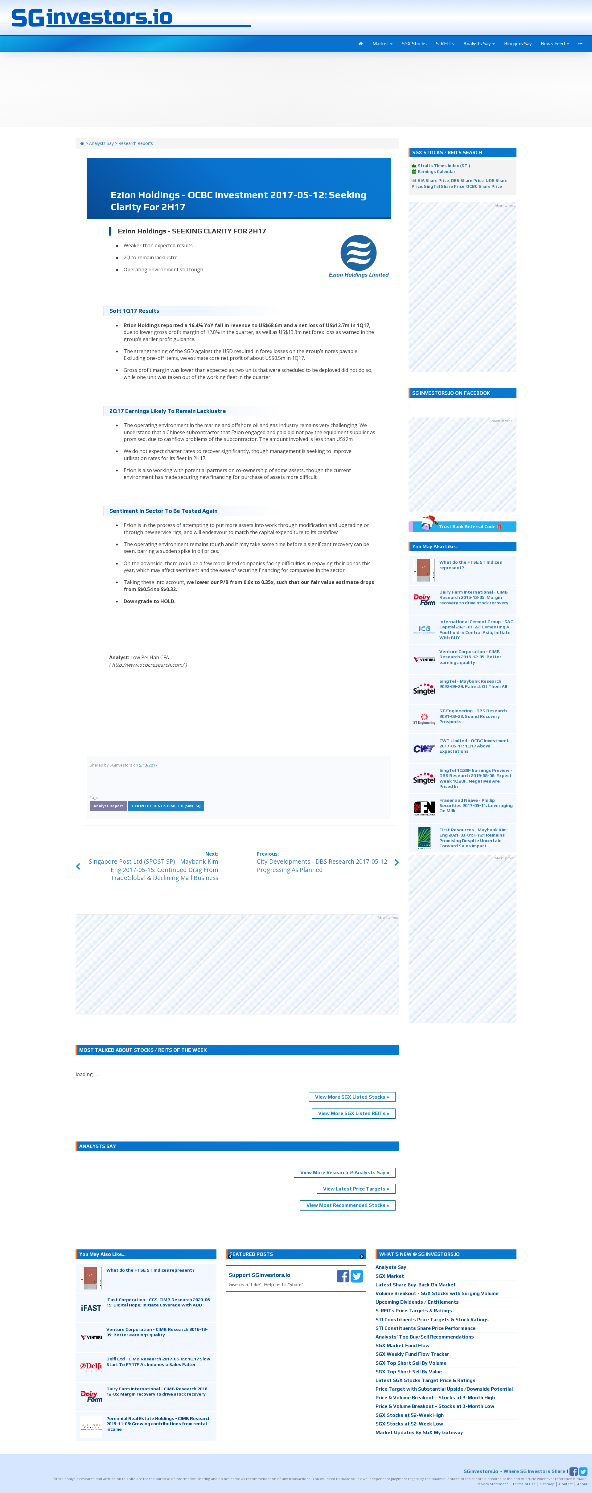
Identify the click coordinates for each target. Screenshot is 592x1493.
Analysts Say (477, 44)
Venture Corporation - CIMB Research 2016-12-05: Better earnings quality (470, 657)
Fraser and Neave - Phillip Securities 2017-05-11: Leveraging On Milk (476, 805)
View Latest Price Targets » (356, 1189)
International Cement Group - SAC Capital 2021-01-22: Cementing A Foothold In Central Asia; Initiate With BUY (476, 629)
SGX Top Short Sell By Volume (411, 1363)
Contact (566, 1484)
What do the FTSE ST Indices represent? (150, 1270)
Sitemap (547, 1484)
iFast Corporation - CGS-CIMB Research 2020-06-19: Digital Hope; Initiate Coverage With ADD (159, 1302)
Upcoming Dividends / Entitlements (417, 1302)
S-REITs (445, 44)
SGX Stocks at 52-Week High (410, 1415)
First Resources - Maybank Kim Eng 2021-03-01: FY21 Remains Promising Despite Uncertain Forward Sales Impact (473, 837)
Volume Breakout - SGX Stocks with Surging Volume (437, 1293)
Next (362, 1256)
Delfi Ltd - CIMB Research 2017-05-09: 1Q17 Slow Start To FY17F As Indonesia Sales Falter (158, 1361)
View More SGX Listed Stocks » (352, 1097)
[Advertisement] (237, 964)
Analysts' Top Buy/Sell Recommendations (425, 1337)
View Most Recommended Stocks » (347, 1205)
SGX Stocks (414, 44)
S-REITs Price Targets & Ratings (414, 1311)
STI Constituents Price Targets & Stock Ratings (432, 1319)
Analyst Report (108, 806)
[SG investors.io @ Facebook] (343, 1276)
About (582, 1484)
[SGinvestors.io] (82, 143)
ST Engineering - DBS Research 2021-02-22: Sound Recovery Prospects (473, 716)
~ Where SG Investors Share (514, 1471)
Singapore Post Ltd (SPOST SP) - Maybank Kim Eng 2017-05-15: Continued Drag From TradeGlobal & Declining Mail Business (153, 869)
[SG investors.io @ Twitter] (357, 1276)
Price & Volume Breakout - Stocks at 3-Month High (435, 1397)
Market (380, 44)
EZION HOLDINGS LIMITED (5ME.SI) (166, 806)
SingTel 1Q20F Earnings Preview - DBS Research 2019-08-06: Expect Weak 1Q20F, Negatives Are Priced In (475, 778)
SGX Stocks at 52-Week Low (409, 1424)
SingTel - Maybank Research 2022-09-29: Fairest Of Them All (473, 683)
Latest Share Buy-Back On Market (416, 1285)
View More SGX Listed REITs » (353, 1113)
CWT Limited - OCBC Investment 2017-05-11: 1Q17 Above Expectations (474, 746)
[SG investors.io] (361, 43)
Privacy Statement (492, 1484)
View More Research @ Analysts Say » (344, 1172)
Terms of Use (524, 1484)
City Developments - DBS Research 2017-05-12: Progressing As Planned (323, 865)
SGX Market (390, 1276)
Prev (230, 1256)
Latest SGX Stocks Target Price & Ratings (425, 1380)
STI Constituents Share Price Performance (425, 1328)
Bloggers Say (518, 44)
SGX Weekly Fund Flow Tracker (412, 1354)
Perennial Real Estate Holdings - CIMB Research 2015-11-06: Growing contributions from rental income (158, 1424)
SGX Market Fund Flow (403, 1345)
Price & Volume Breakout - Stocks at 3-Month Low (435, 1406)
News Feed (553, 44)
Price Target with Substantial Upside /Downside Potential (444, 1389)
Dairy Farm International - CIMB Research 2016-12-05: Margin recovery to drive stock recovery (473, 597)
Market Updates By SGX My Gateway (419, 1432)
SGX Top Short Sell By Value (409, 1372)
